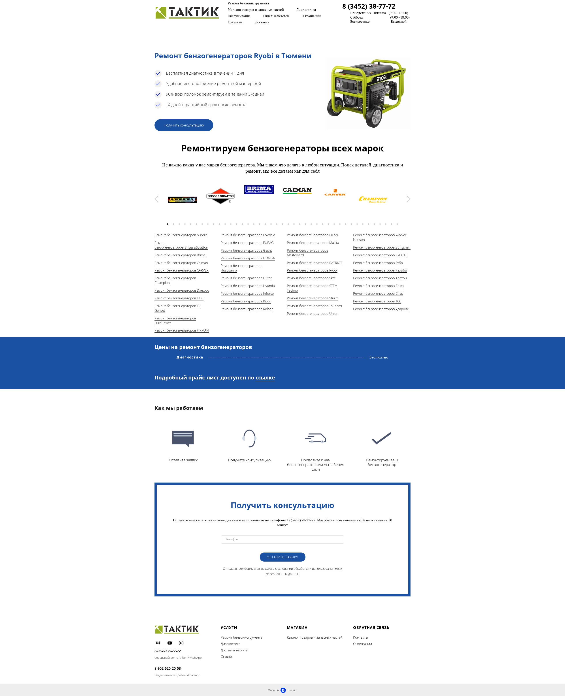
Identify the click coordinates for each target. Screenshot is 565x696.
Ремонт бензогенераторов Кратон (380, 278)
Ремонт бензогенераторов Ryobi (312, 270)
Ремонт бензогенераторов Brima (179, 255)
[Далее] (409, 199)
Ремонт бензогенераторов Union (312, 313)
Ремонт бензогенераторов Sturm (312, 298)
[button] (167, 224)
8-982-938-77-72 (167, 651)
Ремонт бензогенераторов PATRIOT (314, 262)
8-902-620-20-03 (167, 668)
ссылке (265, 377)
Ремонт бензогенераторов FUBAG (247, 242)
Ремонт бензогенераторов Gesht (246, 250)
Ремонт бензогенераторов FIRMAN (181, 330)
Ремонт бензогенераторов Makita (313, 242)
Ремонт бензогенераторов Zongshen (382, 247)
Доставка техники (234, 650)
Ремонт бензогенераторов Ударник (381, 309)
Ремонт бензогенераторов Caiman (181, 262)
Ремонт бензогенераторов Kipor (246, 301)
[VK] (158, 643)
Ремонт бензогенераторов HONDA (248, 258)
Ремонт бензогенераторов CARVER (181, 270)
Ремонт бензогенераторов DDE (178, 298)
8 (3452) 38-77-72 (369, 6)
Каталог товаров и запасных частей (315, 637)
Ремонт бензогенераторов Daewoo (181, 290)
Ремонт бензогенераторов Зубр (378, 262)
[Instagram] (181, 643)
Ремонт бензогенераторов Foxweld (248, 235)
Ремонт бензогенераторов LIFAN (312, 235)
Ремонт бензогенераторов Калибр (380, 270)
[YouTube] (169, 643)
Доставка (262, 22)
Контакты (235, 22)
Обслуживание (239, 16)
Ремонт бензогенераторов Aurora (180, 235)
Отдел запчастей (276, 16)
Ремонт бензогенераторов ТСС (377, 301)
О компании (311, 16)
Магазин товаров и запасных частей (256, 9)
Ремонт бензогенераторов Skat (311, 278)
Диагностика (306, 9)
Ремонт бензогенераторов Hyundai (248, 285)
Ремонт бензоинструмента (248, 3)
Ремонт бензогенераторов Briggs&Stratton (181, 244)
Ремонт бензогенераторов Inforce (247, 293)
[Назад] (156, 199)
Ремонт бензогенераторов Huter (246, 278)
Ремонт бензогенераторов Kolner (247, 309)
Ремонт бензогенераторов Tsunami (314, 306)
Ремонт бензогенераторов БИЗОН (380, 255)
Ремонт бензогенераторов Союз (378, 285)
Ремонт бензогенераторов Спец (378, 293)
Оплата (226, 656)
